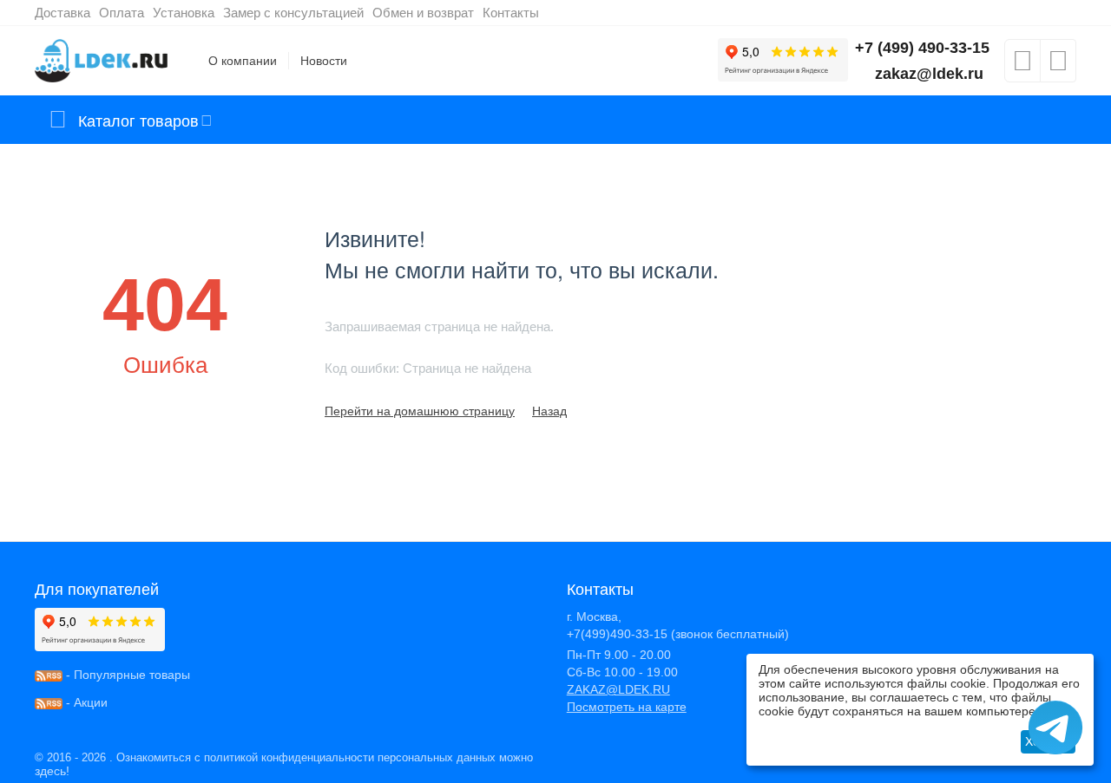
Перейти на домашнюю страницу (420, 411)
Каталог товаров (138, 120)
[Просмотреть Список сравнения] (1058, 66)
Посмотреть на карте (627, 707)
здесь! (52, 771)
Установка (183, 12)
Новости (323, 61)
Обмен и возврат (423, 12)
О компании (242, 61)
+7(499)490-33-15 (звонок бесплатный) (678, 634)
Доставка (62, 12)
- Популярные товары (126, 675)
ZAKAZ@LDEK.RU (618, 689)
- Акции (85, 702)
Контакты (511, 12)
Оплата (121, 12)
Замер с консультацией (293, 12)
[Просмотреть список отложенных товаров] (1022, 66)
